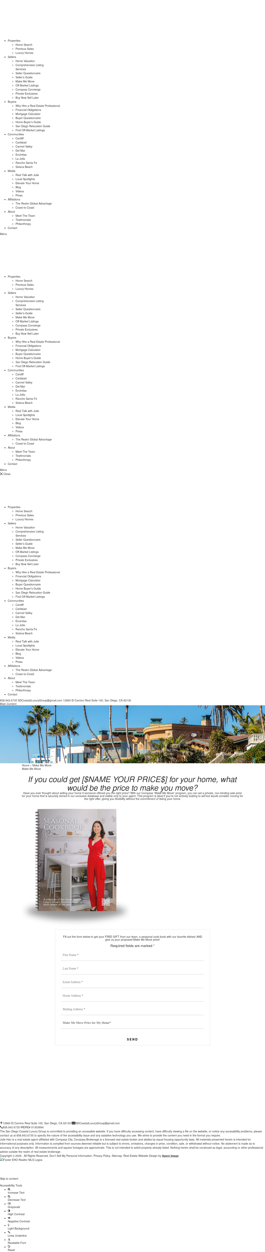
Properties (14, 40)
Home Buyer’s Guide (28, 122)
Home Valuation (25, 61)
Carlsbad (21, 142)
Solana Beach (24, 167)
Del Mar (20, 150)
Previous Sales (25, 49)
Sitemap (117, 1156)
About (11, 211)
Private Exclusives (27, 93)
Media (11, 171)
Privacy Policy (102, 1156)
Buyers (12, 102)
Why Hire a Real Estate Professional (38, 106)
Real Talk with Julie (27, 175)
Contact (12, 228)
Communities (16, 134)
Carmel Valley (24, 146)
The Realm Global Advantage (34, 203)
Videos (20, 191)
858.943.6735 (8, 700)
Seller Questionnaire (28, 73)
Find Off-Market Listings (30, 130)
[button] (132, 1182)
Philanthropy (23, 224)
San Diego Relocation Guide (33, 126)
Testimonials (23, 220)
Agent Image (170, 1156)
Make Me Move (25, 81)
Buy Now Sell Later (27, 97)
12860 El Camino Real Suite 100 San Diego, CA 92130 (37, 1123)
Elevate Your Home (27, 183)
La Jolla (20, 159)
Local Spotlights (25, 179)
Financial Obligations (28, 110)
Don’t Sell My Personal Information (70, 1156)
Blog (18, 187)
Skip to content (9, 1178)
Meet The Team (25, 216)
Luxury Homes (24, 53)
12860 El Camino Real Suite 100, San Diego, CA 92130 (97, 700)
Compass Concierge (28, 89)
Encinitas (21, 154)
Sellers (12, 57)
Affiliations (14, 199)
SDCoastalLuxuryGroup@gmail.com (40, 700)
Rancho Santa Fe (26, 163)
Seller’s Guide (24, 77)
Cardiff (19, 138)
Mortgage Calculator (28, 114)
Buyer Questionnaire (28, 118)
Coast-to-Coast (25, 207)
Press (19, 195)
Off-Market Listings (27, 85)
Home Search (24, 45)
